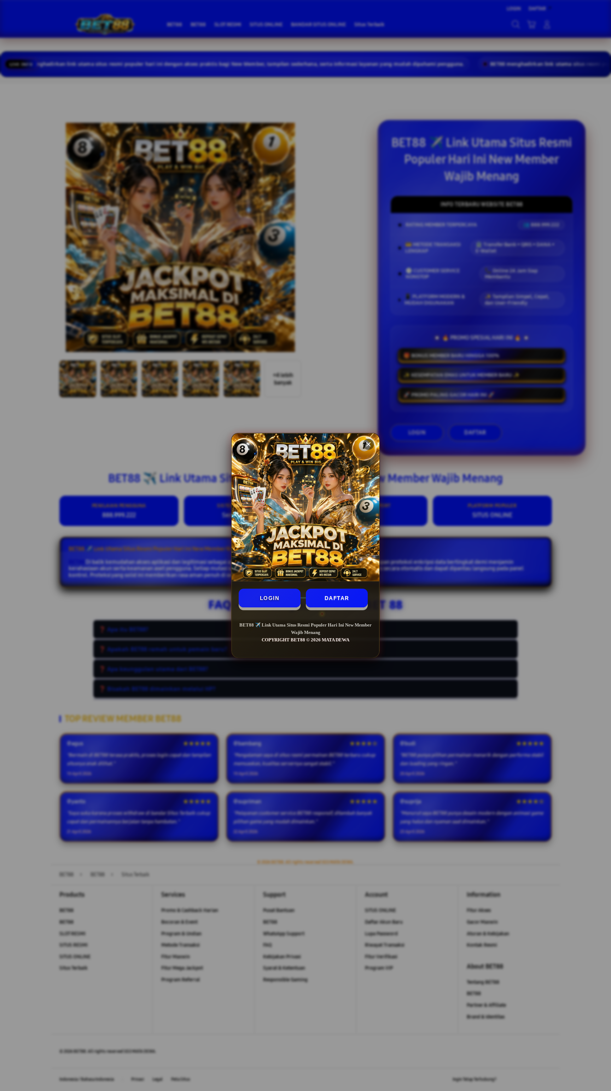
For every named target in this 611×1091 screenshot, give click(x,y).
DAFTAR (337, 598)
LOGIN (270, 598)
